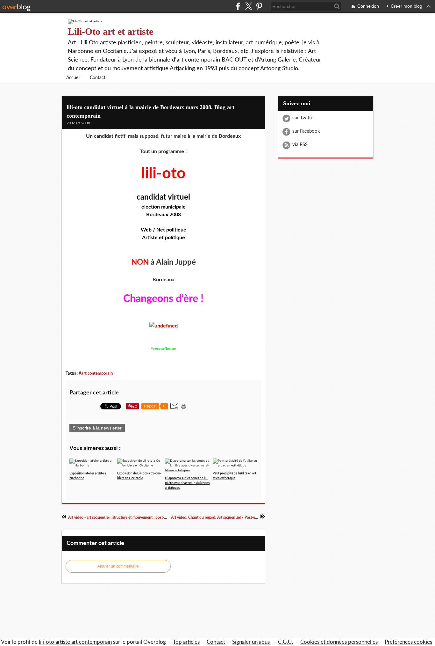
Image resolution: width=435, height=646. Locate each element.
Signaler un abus (251, 642)
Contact (97, 78)
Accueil (73, 78)
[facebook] (238, 6)
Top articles (186, 642)
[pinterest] (259, 6)
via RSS (300, 144)
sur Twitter (303, 117)
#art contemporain (96, 373)
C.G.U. (285, 642)
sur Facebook (306, 131)
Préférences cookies (408, 642)
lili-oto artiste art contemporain (75, 642)
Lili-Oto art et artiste (110, 31)
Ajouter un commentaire (118, 566)
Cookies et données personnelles (339, 642)
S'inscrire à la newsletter (97, 427)
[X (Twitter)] (249, 6)
